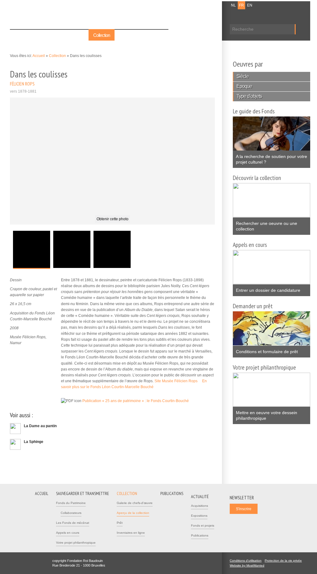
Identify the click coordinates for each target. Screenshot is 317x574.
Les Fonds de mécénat (72, 522)
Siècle (243, 76)
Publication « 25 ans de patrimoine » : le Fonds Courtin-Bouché (137, 401)
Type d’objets (249, 96)
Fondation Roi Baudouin (99, 14)
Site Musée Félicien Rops (177, 381)
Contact (193, 5)
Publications (129, 35)
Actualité (156, 35)
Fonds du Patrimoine (71, 503)
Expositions (199, 515)
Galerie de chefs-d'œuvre (135, 503)
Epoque (244, 86)
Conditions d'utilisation (246, 560)
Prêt (120, 522)
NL (233, 5)
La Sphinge (33, 442)
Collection (101, 35)
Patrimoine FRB (42, 16)
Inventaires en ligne (131, 532)
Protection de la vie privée (283, 560)
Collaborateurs (71, 513)
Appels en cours (67, 532)
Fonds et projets (202, 525)
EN (249, 5)
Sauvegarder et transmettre (60, 35)
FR (241, 5)
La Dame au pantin (40, 426)
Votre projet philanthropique (76, 542)
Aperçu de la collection (133, 513)
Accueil (21, 35)
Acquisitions (199, 505)
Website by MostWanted (249, 565)
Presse (208, 5)
